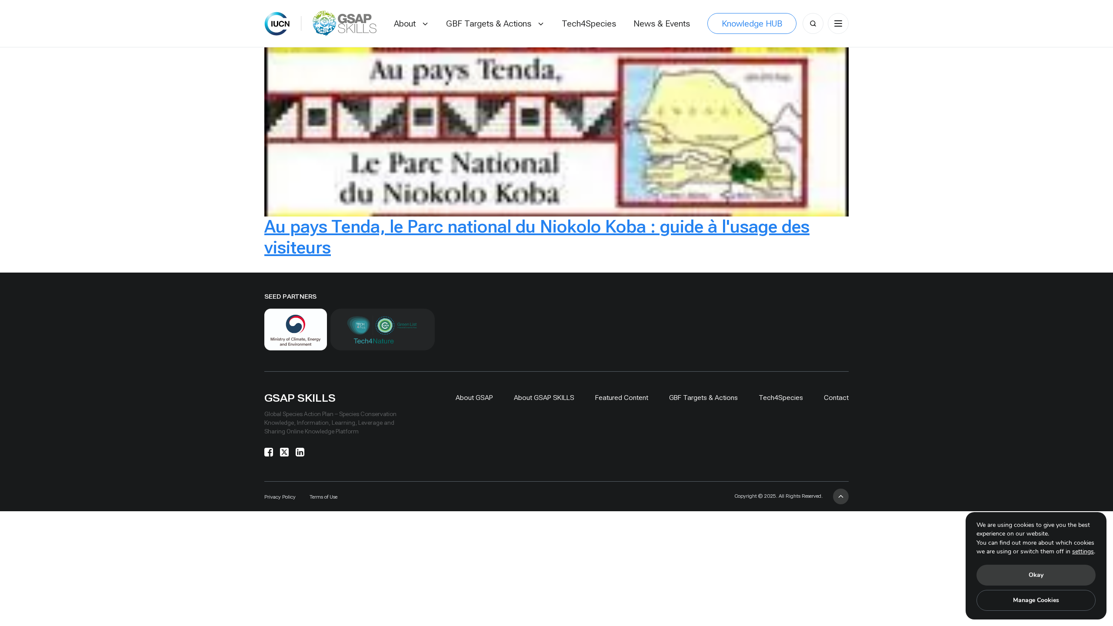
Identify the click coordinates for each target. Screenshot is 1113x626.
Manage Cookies (1036, 600)
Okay (1036, 575)
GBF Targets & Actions (703, 397)
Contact (836, 397)
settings (1083, 551)
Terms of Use (323, 497)
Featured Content (621, 397)
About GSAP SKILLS (544, 397)
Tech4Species (781, 397)
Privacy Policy (280, 497)
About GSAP (474, 397)
